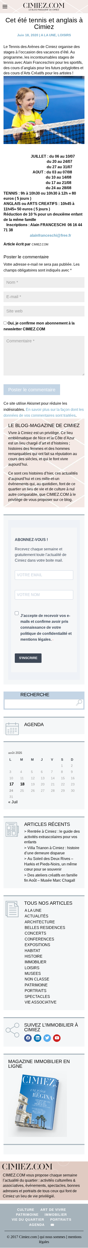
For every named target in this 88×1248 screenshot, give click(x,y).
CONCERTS (35, 933)
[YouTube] (57, 1038)
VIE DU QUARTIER (28, 1219)
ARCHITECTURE (40, 922)
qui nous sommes (53, 1237)
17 (11, 784)
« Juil (13, 802)
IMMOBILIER (35, 962)
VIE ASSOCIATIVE (41, 1002)
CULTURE (25, 1210)
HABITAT (32, 951)
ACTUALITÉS (36, 916)
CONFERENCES (39, 939)
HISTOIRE (33, 956)
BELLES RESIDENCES (45, 928)
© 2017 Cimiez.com (22, 1237)
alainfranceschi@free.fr (50, 235)
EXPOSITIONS (37, 945)
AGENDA (37, 1225)
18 (22, 784)
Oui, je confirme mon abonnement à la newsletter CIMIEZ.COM (39, 326)
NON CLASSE (37, 979)
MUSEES (33, 974)
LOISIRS (64, 35)
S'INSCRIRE (28, 658)
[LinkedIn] (37, 1038)
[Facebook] (28, 1038)
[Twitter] (47, 1038)
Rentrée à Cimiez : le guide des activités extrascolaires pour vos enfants (52, 836)
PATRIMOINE (36, 985)
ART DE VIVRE (53, 1210)
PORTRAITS (35, 991)
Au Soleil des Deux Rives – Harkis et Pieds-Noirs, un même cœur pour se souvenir (50, 864)
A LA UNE (48, 35)
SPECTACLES (37, 997)
